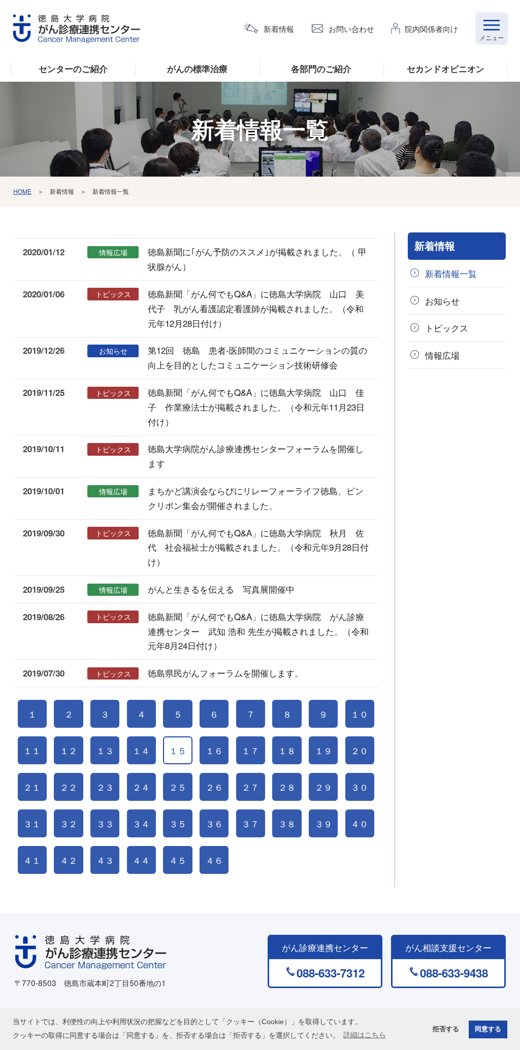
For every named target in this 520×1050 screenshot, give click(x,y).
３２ (68, 823)
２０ (359, 750)
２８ (287, 787)
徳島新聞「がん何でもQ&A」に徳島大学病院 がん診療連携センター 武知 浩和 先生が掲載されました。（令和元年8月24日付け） (258, 631)
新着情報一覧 (451, 273)
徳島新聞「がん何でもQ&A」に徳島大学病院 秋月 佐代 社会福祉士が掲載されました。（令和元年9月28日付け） (258, 547)
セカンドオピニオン (445, 68)
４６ (214, 860)
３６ (214, 823)
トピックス (446, 327)
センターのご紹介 (73, 68)
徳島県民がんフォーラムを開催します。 (225, 672)
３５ (177, 823)
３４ (141, 823)
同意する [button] (488, 1029)
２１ (32, 787)
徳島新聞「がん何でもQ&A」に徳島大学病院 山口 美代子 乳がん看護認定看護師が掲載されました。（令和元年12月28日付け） (256, 308)
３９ (323, 823)
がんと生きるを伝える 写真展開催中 (221, 589)
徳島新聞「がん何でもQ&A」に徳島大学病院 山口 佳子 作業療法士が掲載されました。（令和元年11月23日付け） (256, 407)
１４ (141, 750)
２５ (177, 787)
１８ (287, 750)
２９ (323, 787)
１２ (68, 750)
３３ (105, 823)
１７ (250, 750)
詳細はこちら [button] (364, 1035)
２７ (250, 787)
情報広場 (442, 355)
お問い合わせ (351, 28)
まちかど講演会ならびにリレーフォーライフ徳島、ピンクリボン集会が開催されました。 (256, 498)
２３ (105, 787)
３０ (359, 787)
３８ (287, 823)
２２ (68, 787)
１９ (323, 750)
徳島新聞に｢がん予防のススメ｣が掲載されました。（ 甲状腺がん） (257, 259)
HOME (22, 191)
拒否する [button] (446, 1029)
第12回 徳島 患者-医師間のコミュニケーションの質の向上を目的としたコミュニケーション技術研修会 (257, 357)
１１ (32, 750)
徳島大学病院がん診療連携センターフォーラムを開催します (256, 455)
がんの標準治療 (197, 68)
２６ (214, 787)
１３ (105, 750)
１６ (214, 750)
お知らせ (442, 300)
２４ (141, 787)
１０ (359, 713)
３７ (250, 823)
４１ (32, 860)
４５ (177, 860)
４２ (68, 860)
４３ (105, 860)
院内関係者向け (431, 28)
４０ (359, 823)
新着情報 (279, 28)
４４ (141, 860)
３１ (32, 823)
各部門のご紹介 (321, 68)
